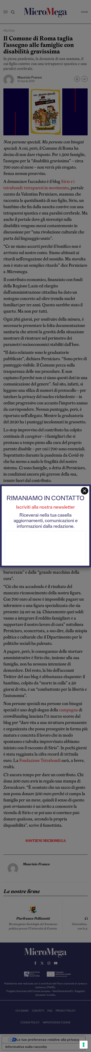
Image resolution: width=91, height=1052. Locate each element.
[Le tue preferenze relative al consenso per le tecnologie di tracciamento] (84, 1045)
